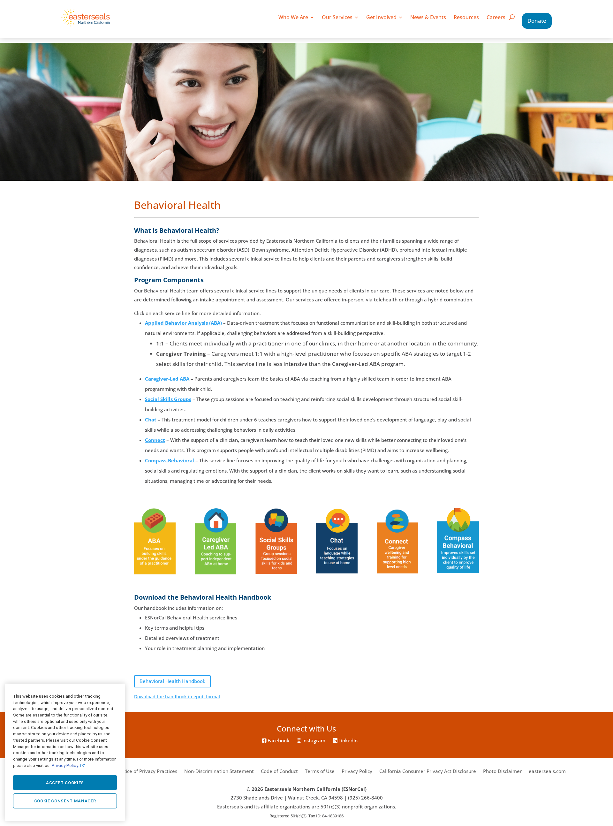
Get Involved (381, 17)
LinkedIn (347, 740)
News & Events (428, 17)
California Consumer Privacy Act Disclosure (427, 771)
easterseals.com (547, 771)
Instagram (313, 740)
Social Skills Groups (168, 399)
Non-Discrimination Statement (219, 771)
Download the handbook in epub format (177, 696)
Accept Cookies (65, 782)
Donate (536, 20)
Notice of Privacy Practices (147, 771)
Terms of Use (320, 771)
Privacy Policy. (65, 765)
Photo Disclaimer (502, 771)
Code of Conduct (279, 771)
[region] (65, 752)
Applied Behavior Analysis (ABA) (183, 323)
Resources (466, 17)
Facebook (277, 740)
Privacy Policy (357, 771)
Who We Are (293, 17)
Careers (496, 17)
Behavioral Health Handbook (172, 681)
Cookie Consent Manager (65, 801)
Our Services (337, 17)
